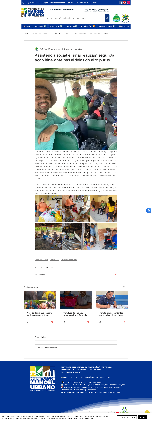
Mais (106, 34)
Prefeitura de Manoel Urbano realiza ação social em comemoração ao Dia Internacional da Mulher (75, 314)
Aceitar (142, 417)
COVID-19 (56, 34)
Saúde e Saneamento (40, 34)
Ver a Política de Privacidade (83, 418)
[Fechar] (149, 417)
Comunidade (54, 260)
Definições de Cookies (127, 417)
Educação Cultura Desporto (75, 34)
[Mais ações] (116, 49)
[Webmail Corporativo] (128, 2)
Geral (26, 34)
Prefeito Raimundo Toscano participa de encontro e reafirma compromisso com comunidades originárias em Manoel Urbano (39, 314)
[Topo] (147, 412)
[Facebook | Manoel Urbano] (121, 2)
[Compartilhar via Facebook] (36, 267)
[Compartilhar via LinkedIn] (47, 267)
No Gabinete (95, 34)
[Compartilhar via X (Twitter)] (41, 267)
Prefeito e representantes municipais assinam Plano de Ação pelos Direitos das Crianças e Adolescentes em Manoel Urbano (111, 314)
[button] (40, 26)
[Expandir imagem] (48, 208)
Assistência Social (41, 260)
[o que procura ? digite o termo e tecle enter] (107, 18)
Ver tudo (125, 287)
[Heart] (117, 412)
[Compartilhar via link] (52, 267)
